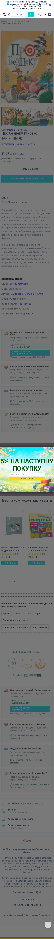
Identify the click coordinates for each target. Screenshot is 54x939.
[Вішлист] (44, 14)
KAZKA (9, 14)
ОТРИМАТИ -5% (27, 478)
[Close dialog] (51, 449)
